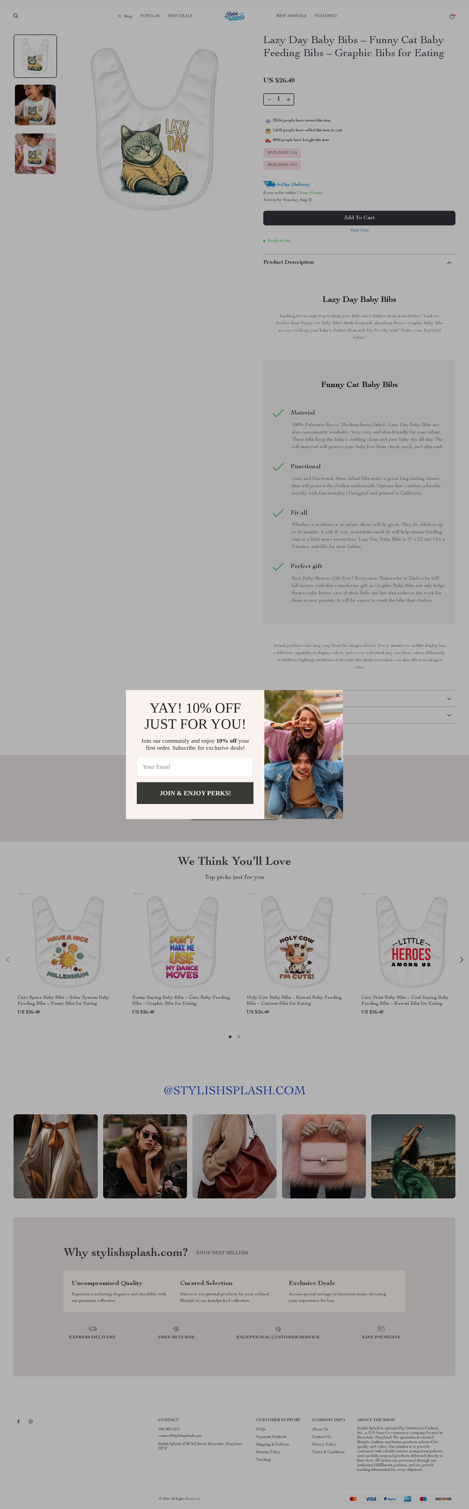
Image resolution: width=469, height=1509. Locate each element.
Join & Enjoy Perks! (195, 792)
